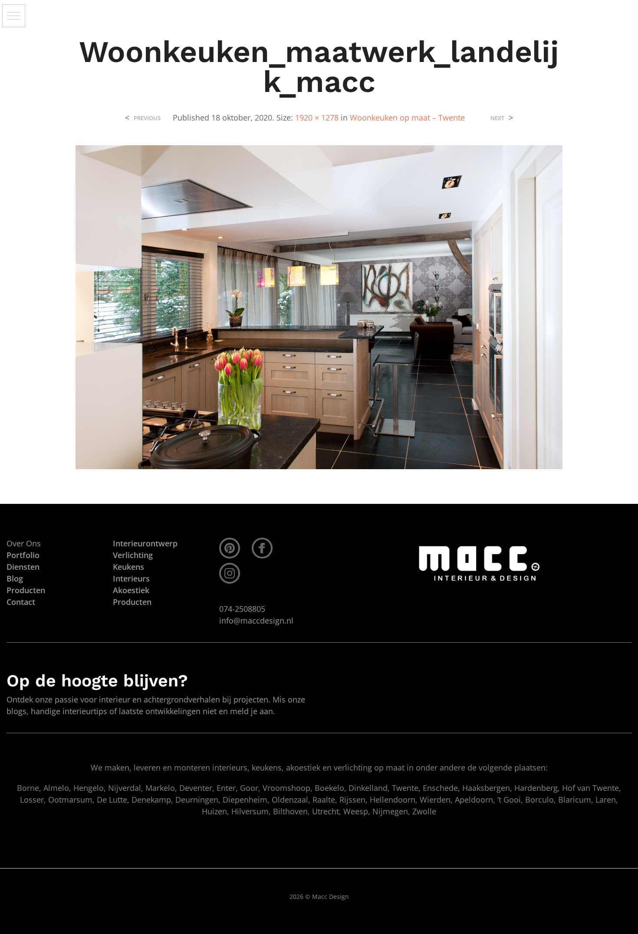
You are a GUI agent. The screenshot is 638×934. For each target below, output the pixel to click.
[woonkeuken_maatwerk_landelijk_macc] (319, 306)
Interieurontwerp (145, 543)
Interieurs (131, 578)
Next (497, 118)
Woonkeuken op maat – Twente (407, 117)
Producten (132, 602)
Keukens (128, 567)
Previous (147, 118)
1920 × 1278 (317, 117)
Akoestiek (131, 590)
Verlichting (133, 555)
